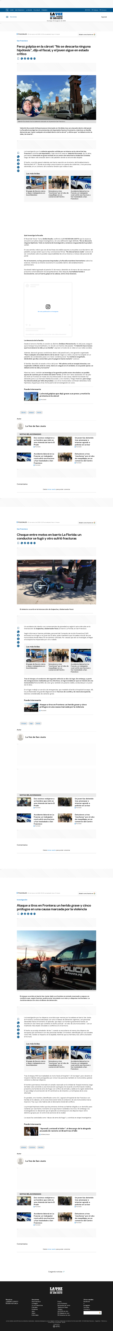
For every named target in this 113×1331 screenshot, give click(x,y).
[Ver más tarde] (18, 58)
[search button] (7, 10)
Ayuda (63, 1322)
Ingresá (104, 17)
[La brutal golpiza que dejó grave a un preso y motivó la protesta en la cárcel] (31, 396)
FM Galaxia (95, 10)
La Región (29, 10)
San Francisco (19, 10)
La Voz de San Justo (35, 426)
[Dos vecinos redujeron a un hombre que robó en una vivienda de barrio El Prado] (24, 441)
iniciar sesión (51, 489)
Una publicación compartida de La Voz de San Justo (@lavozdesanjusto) (46, 334)
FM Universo (103, 10)
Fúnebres (44, 10)
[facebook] (25, 58)
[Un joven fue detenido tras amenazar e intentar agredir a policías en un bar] (65, 441)
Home (12, 10)
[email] (31, 58)
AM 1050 (87, 10)
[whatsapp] (22, 58)
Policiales (36, 10)
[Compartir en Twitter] (28, 58)
